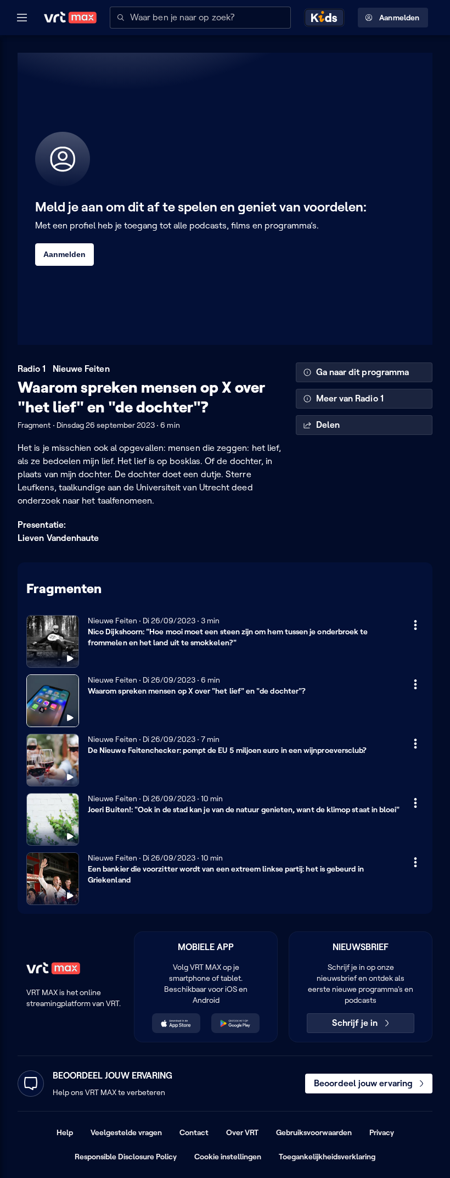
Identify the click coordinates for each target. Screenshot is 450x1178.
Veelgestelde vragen (126, 1132)
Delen (328, 424)
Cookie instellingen (227, 1156)
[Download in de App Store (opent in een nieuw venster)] (176, 1023)
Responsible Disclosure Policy (126, 1156)
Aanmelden (399, 17)
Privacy (381, 1132)
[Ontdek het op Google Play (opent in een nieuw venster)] (235, 1023)
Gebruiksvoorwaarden (314, 1132)
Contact (194, 1132)
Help (65, 1132)
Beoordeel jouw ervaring (363, 1083)
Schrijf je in (355, 1023)
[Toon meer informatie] (415, 625)
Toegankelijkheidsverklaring (327, 1156)
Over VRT (242, 1132)
